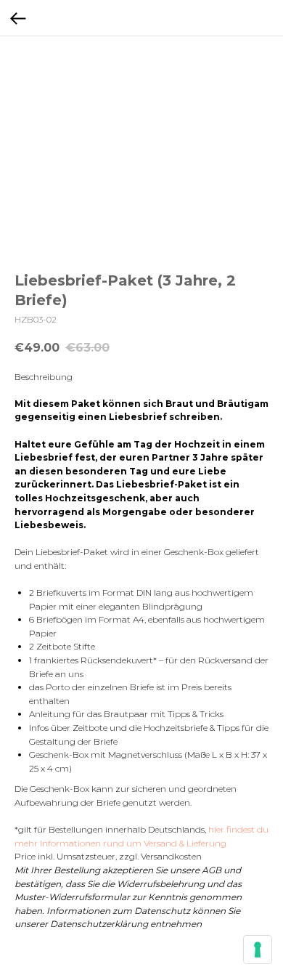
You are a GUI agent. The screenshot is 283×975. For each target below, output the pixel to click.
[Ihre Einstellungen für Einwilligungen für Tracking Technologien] (257, 949)
